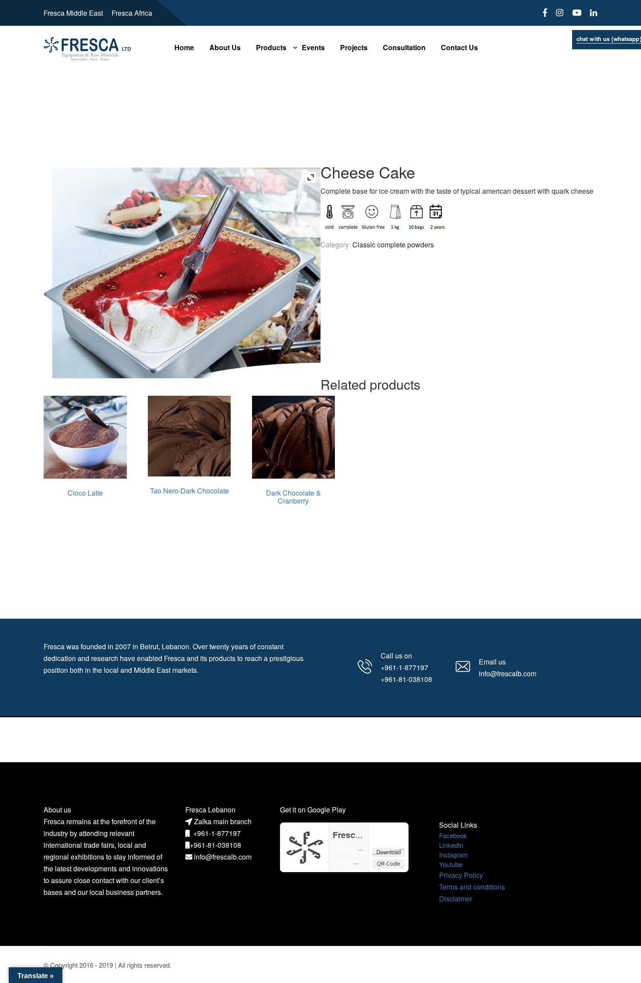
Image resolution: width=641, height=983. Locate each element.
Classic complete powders (393, 245)
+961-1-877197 (217, 833)
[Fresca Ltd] (305, 846)
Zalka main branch (223, 821)
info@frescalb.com (223, 857)
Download (388, 852)
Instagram (453, 854)
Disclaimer (455, 899)
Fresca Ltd (354, 835)
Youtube (450, 864)
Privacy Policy (461, 875)
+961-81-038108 (215, 845)
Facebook (453, 835)
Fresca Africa (132, 13)
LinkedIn (451, 844)
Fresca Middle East (73, 13)
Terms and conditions (472, 887)
